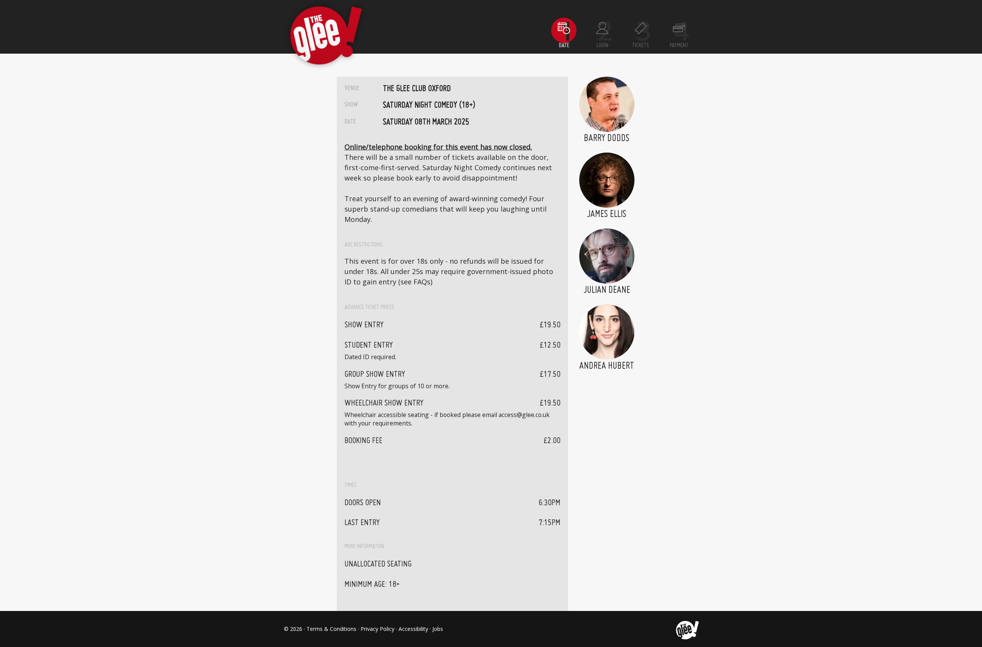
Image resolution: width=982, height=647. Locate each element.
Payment (679, 46)
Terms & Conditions (331, 628)
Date (564, 46)
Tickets (640, 46)
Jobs (437, 628)
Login (602, 46)
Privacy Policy (377, 628)
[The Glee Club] (687, 629)
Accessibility (413, 628)
